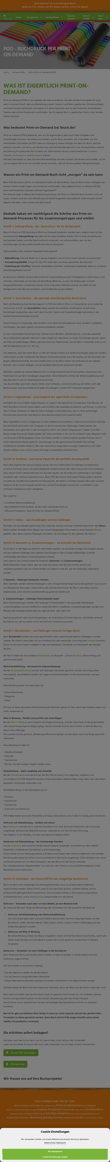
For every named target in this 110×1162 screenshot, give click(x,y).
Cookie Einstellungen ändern (55, 1157)
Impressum (61, 1142)
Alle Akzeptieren (55, 1151)
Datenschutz (49, 1142)
